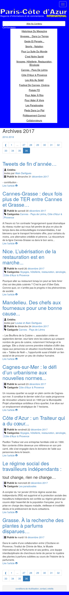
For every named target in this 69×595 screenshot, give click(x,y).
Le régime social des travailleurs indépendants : (32, 466)
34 (12, 150)
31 (51, 145)
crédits (50, 588)
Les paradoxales (27, 486)
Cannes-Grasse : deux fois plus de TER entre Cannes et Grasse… (32, 199)
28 (30, 145)
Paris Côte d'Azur (26, 17)
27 (24, 145)
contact (43, 588)
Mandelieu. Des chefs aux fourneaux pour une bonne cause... (32, 308)
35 (19, 150)
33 (6, 150)
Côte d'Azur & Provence (16, 275)
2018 (11, 137)
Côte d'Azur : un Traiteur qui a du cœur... (34, 420)
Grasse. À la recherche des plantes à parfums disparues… (33, 525)
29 (37, 145)
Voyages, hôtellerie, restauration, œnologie (42, 272)
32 (58, 145)
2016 (5, 137)
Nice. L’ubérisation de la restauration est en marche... (29, 257)
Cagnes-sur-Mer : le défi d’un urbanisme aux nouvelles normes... (30, 372)
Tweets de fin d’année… (30, 163)
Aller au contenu (34, 23)
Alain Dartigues (23, 173)
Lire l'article (9, 185)
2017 (46, 176)
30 (44, 145)
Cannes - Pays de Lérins (33, 214)
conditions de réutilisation (27, 588)
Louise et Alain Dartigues (28, 323)
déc (37, 176)
